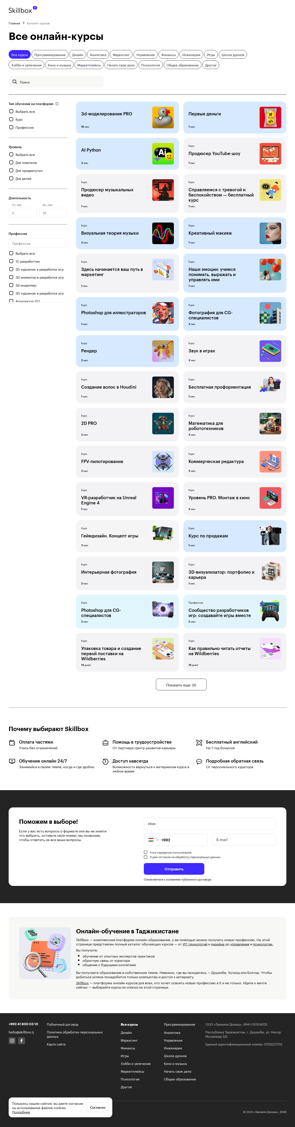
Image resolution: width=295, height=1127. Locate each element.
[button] (151, 840)
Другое (210, 64)
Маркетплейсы (89, 64)
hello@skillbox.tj (21, 1031)
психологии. (263, 943)
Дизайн (77, 54)
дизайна (217, 943)
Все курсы (19, 54)
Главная (14, 23)
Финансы (168, 54)
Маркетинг (121, 54)
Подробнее (21, 1111)
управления (239, 943)
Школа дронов (233, 54)
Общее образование (183, 64)
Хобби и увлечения (26, 64)
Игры (211, 54)
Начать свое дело (121, 64)
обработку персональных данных (197, 856)
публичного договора (196, 879)
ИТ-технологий (195, 943)
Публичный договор (62, 1024)
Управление (145, 54)
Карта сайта (56, 1044)
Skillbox (82, 982)
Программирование (50, 54)
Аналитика (98, 54)
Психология (150, 64)
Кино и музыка (59, 64)
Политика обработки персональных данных (75, 1034)
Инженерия (191, 54)
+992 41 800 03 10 (23, 1024)
